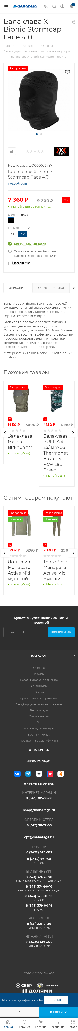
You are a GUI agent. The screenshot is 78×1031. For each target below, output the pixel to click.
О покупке (39, 750)
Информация (39, 761)
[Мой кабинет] (62, 7)
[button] (37, 134)
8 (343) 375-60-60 (39, 898)
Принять (56, 1000)
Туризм (39, 673)
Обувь (39, 692)
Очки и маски (39, 716)
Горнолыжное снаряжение (39, 698)
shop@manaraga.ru (39, 810)
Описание (17, 287)
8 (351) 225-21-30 (39, 925)
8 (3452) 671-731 (39, 860)
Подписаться (61, 631)
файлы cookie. (34, 1000)
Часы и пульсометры (39, 728)
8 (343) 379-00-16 (39, 907)
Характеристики (51, 287)
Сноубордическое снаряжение (39, 704)
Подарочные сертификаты (39, 740)
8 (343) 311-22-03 (39, 825)
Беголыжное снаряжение (39, 680)
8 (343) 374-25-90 (39, 879)
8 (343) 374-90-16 (39, 888)
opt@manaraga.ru (39, 837)
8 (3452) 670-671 (39, 852)
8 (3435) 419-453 (39, 944)
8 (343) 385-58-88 (39, 798)
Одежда (39, 667)
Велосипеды (39, 710)
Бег (39, 722)
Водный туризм (39, 734)
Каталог (39, 655)
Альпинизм (39, 686)
